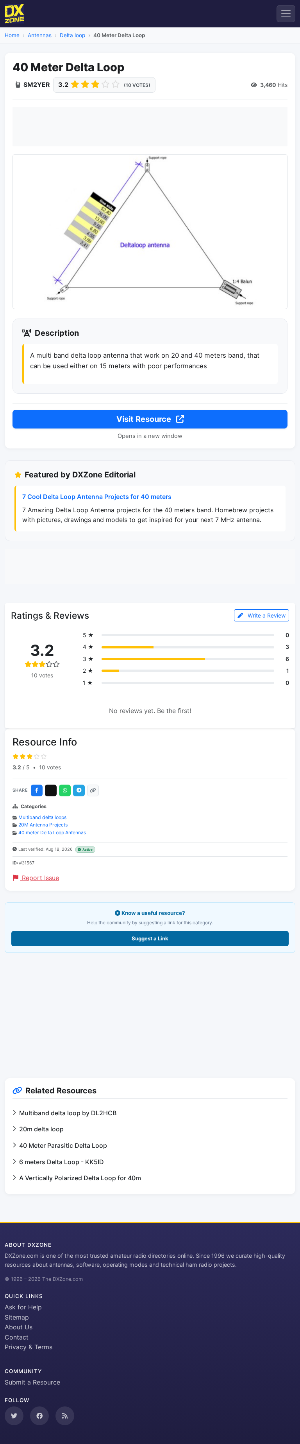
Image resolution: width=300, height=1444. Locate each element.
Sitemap (17, 1317)
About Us (18, 1327)
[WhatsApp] (65, 790)
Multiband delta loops (42, 817)
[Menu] (286, 13)
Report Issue (39, 878)
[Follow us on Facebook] (39, 1415)
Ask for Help (23, 1307)
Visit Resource (144, 419)
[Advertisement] (150, 126)
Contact (17, 1337)
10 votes (50, 767)
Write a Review (266, 615)
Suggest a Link (150, 938)
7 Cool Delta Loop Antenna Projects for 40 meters (96, 497)
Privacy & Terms (28, 1347)
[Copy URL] (93, 790)
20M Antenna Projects (43, 825)
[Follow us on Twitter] (14, 1415)
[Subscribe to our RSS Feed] (64, 1415)
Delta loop (72, 35)
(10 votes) (137, 85)
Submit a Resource (32, 1382)
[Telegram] (79, 790)
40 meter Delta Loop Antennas (52, 832)
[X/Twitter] (51, 790)
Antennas (40, 35)
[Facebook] (37, 790)
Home (12, 35)
